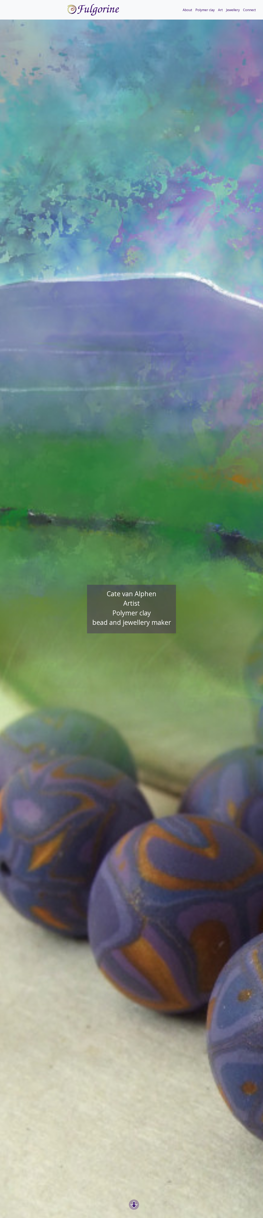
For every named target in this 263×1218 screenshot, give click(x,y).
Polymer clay (205, 10)
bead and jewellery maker (131, 622)
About (187, 10)
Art (220, 10)
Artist (131, 603)
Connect (249, 10)
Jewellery (233, 10)
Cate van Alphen (131, 594)
